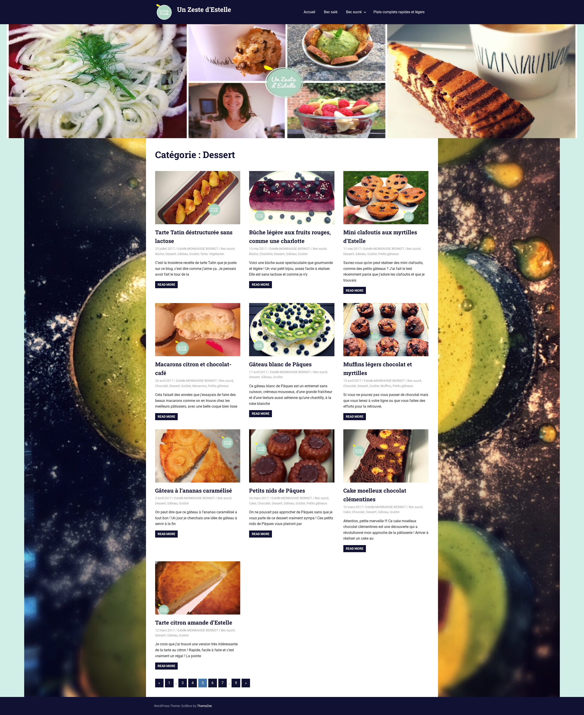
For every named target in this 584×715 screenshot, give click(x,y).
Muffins (386, 386)
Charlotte (266, 254)
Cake (252, 503)
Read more (166, 284)
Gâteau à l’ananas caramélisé (193, 490)
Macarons (199, 386)
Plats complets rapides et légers (399, 12)
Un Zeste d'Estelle (204, 9)
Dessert (170, 254)
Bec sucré (354, 12)
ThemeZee (204, 706)
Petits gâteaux (388, 254)
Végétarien (216, 254)
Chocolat (161, 386)
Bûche (159, 254)
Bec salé (330, 12)
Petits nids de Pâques (277, 490)
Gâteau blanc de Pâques (280, 364)
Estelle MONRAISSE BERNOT (197, 249)
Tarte (204, 254)
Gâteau (182, 254)
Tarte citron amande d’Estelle (193, 622)
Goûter (194, 254)
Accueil (309, 12)
